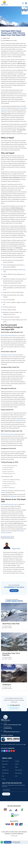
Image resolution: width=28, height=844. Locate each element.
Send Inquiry (14, 590)
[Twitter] (4, 751)
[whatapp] (1, 842)
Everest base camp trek (7, 354)
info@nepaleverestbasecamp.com (11, 731)
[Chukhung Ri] (14, 673)
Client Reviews (5, 773)
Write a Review (18, 773)
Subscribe (6, 794)
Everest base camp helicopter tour (9, 335)
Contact (4, 779)
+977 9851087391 (9, 587)
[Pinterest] (12, 751)
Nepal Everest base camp (9, 504)
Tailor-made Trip (18, 770)
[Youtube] (14, 751)
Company (17, 761)
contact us (3, 492)
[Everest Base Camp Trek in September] (14, 642)
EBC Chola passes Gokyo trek (8, 434)
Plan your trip (14, 708)
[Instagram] (7, 751)
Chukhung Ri (6, 684)
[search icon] (23, 3)
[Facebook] (2, 751)
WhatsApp (14, 496)
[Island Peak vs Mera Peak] (14, 612)
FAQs (16, 776)
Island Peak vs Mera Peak (10, 623)
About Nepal (4, 764)
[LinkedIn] (9, 751)
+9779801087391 (14, 705)
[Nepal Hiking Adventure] (10, 739)
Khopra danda (20, 420)
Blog (3, 776)
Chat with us (20, 587)
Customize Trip (5, 770)
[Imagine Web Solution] (16, 835)
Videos (16, 767)
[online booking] (14, 824)
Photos (3, 767)
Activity (16, 764)
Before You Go (5, 761)
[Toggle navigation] (25, 3)
